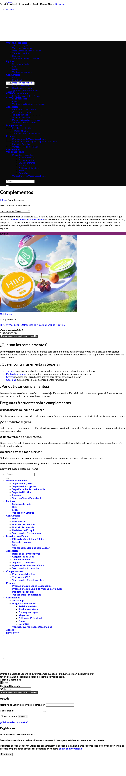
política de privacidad (70, 748)
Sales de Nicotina (20, 98)
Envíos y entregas (26, 162)
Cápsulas (11, 379)
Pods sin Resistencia (22, 85)
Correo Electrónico (10, 679)
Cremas (10, 376)
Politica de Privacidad (28, 168)
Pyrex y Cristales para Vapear (26, 120)
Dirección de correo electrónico (18, 734)
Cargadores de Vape (21, 112)
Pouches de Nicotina (22, 128)
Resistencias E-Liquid (22, 88)
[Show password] (44, 711)
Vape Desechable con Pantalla (28, 489)
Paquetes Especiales (21, 144)
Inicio (3, 200)
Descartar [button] (60, 3)
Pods (14, 77)
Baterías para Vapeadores (24, 109)
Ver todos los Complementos (26, 133)
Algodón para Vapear (22, 117)
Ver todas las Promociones (25, 146)
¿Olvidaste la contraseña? (14, 722)
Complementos (14, 125)
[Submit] (7, 87)
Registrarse (6, 754)
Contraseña (7, 710)
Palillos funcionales (16, 373)
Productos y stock (26, 160)
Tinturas (10, 370)
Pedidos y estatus (26, 157)
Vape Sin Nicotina (21, 492)
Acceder (23, 716)
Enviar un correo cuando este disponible (19, 336)
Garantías (23, 173)
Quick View (6, 313)
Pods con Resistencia (22, 82)
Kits (14, 506)
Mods (15, 509)
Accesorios (12, 550)
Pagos (21, 170)
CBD (14, 544)
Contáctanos (13, 149)
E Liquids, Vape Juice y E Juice (26, 96)
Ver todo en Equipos (23, 512)
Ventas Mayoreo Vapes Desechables (29, 175)
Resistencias (18, 80)
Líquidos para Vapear (17, 93)
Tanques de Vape (20, 114)
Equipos (10, 500)
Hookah (16, 495)
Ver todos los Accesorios (24, 122)
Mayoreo (22, 165)
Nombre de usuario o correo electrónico (22, 704)
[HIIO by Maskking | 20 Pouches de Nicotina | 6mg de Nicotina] (38, 311)
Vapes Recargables (22, 483)
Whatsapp (17, 152)
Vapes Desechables (16, 480)
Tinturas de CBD (20, 130)
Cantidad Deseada (10, 685)
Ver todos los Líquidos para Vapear (28, 104)
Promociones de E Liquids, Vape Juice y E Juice (34, 141)
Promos (10, 582)
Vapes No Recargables (24, 486)
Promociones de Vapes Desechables (29, 139)
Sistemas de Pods (21, 503)
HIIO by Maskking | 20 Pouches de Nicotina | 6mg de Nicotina (32, 324)
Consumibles (13, 74)
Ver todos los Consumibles (25, 90)
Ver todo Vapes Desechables (27, 497)
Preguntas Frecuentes (22, 155)
